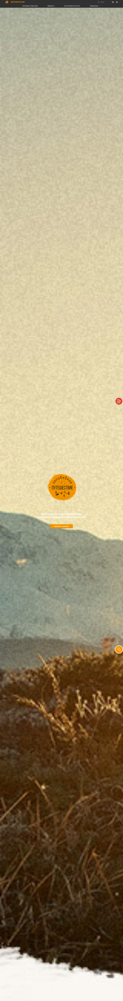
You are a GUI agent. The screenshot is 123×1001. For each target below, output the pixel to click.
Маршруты (51, 6)
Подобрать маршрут (61, 526)
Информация (94, 6)
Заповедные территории (30, 6)
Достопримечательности (72, 6)
